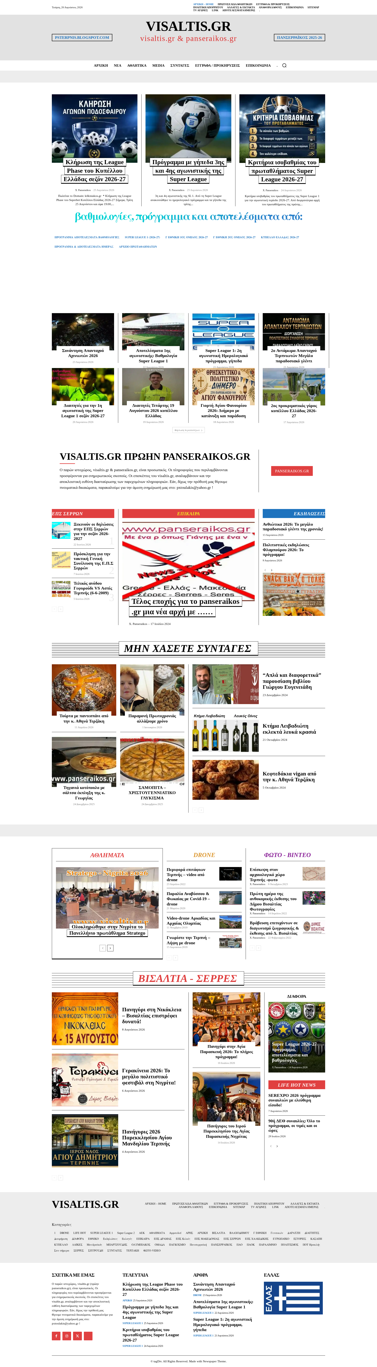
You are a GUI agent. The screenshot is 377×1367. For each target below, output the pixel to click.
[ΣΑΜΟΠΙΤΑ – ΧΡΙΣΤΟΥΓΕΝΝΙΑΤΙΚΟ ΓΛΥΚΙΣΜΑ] (152, 761)
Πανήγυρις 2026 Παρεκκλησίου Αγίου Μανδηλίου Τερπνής (147, 1138)
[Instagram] (66, 1336)
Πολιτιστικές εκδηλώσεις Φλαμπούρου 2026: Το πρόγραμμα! (286, 549)
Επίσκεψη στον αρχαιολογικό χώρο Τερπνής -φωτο (267, 874)
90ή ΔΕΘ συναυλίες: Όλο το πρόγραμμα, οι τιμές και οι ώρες (294, 1125)
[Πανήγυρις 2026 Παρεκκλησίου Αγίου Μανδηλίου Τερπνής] (85, 1140)
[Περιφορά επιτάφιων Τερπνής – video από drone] (230, 874)
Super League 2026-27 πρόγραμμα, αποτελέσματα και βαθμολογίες (294, 1052)
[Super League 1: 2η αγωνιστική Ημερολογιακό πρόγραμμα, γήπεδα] (223, 331)
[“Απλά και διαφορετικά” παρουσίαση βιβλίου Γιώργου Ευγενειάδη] (225, 684)
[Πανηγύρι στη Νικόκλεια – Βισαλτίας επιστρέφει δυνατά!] (85, 1018)
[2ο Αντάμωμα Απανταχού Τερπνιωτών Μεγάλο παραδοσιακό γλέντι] (294, 331)
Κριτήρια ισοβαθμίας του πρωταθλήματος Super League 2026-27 (282, 171)
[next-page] (60, 609)
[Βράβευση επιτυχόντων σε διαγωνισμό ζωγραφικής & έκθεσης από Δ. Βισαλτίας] (314, 927)
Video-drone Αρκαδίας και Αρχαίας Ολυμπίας (191, 921)
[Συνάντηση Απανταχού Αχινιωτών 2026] (83, 331)
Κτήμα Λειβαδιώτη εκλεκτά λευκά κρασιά (289, 729)
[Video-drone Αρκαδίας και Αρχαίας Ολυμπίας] (230, 922)
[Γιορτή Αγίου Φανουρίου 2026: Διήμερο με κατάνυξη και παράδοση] (223, 386)
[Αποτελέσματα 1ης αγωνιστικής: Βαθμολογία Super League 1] (153, 331)
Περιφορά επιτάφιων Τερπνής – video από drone (186, 874)
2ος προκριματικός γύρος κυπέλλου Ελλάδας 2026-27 (294, 410)
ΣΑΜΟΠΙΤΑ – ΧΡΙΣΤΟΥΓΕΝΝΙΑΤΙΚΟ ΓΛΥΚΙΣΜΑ (152, 792)
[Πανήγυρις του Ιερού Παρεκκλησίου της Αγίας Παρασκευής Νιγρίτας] (226, 1099)
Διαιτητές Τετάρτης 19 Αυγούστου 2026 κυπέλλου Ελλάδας (153, 410)
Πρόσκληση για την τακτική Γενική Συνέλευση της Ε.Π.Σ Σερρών (93, 561)
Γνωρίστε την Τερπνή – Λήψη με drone (188, 940)
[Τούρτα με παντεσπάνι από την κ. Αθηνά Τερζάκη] (84, 690)
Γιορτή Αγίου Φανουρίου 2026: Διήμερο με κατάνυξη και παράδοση (224, 410)
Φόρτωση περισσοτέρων (187, 430)
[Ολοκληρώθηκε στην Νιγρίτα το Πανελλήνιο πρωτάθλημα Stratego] (107, 898)
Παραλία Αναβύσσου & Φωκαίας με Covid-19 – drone (188, 898)
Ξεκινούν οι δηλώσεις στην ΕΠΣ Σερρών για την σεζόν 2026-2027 (93, 531)
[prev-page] (54, 609)
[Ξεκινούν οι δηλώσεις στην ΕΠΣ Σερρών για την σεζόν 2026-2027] (61, 530)
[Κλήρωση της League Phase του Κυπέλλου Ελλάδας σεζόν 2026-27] (94, 128)
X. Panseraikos (83, 190)
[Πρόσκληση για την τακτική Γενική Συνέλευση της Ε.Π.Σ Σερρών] (61, 560)
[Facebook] (56, 1336)
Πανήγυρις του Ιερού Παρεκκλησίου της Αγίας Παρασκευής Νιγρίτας (226, 1131)
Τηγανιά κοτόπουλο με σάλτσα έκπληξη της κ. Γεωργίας (84, 792)
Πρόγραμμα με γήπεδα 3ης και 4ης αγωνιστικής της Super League (188, 170)
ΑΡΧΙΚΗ (127, 1300)
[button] (284, 65)
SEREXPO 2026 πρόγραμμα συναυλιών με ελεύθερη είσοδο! (294, 1100)
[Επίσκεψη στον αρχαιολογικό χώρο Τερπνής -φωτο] (314, 874)
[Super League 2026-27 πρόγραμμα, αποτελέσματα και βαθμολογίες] (296, 1037)
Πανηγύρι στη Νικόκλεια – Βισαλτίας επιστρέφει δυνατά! (151, 1015)
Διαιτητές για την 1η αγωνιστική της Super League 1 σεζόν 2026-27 (83, 410)
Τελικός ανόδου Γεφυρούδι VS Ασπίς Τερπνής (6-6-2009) (93, 588)
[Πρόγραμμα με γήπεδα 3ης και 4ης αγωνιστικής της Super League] (188, 128)
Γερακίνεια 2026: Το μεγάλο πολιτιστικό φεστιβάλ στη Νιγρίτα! (149, 1076)
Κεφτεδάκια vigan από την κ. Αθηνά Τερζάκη (289, 777)
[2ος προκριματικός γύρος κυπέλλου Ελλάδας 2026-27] (294, 386)
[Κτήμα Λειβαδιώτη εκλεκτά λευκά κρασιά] (225, 732)
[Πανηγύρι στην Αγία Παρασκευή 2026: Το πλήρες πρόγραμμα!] (226, 1019)
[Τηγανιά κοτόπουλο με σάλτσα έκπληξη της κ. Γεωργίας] (84, 761)
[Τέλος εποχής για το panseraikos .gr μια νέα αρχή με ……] (188, 561)
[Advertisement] (188, 286)
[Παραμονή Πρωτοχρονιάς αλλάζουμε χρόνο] (152, 690)
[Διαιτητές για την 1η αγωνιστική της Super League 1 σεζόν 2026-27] (83, 386)
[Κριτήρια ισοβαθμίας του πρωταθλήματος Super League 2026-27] (282, 128)
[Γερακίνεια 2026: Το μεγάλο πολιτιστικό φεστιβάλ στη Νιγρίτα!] (85, 1079)
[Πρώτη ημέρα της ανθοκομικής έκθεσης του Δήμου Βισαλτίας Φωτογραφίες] (314, 898)
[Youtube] (88, 1336)
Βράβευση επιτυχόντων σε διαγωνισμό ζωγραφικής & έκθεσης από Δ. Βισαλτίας (274, 928)
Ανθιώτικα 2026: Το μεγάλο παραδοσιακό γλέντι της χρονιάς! (293, 526)
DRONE (197, 1295)
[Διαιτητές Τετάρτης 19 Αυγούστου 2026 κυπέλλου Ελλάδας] (153, 386)
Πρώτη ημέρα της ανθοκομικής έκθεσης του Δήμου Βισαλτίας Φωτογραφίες (273, 901)
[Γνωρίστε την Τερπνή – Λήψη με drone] (230, 941)
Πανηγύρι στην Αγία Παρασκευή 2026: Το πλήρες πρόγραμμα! (226, 1051)
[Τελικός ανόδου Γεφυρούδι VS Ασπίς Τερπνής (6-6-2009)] (61, 589)
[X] (77, 1336)
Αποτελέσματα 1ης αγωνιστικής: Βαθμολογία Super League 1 (153, 355)
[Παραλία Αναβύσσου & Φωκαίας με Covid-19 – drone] (230, 898)
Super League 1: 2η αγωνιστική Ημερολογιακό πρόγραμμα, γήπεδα (223, 355)
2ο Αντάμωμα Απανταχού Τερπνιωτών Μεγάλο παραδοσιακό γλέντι (294, 355)
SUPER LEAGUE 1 (133, 1323)
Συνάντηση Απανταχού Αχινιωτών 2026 (214, 1287)
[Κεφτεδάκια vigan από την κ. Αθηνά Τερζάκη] (225, 780)
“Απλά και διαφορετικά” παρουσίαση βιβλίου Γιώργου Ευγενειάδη (292, 681)
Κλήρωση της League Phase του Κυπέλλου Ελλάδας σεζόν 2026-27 (95, 170)
